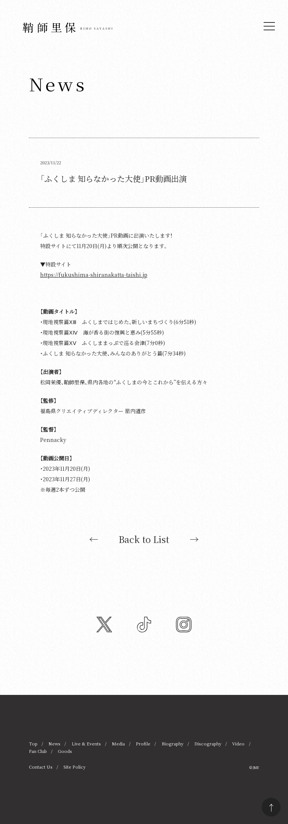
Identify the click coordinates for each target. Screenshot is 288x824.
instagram (184, 624)
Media (118, 744)
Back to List (143, 539)
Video (238, 744)
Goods (65, 751)
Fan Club (38, 751)
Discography (207, 744)
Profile (143, 744)
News (54, 744)
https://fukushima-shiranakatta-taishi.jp (93, 274)
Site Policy (74, 767)
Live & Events (86, 744)
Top (33, 744)
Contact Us (40, 767)
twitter (104, 624)
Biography (172, 744)
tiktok (144, 624)
